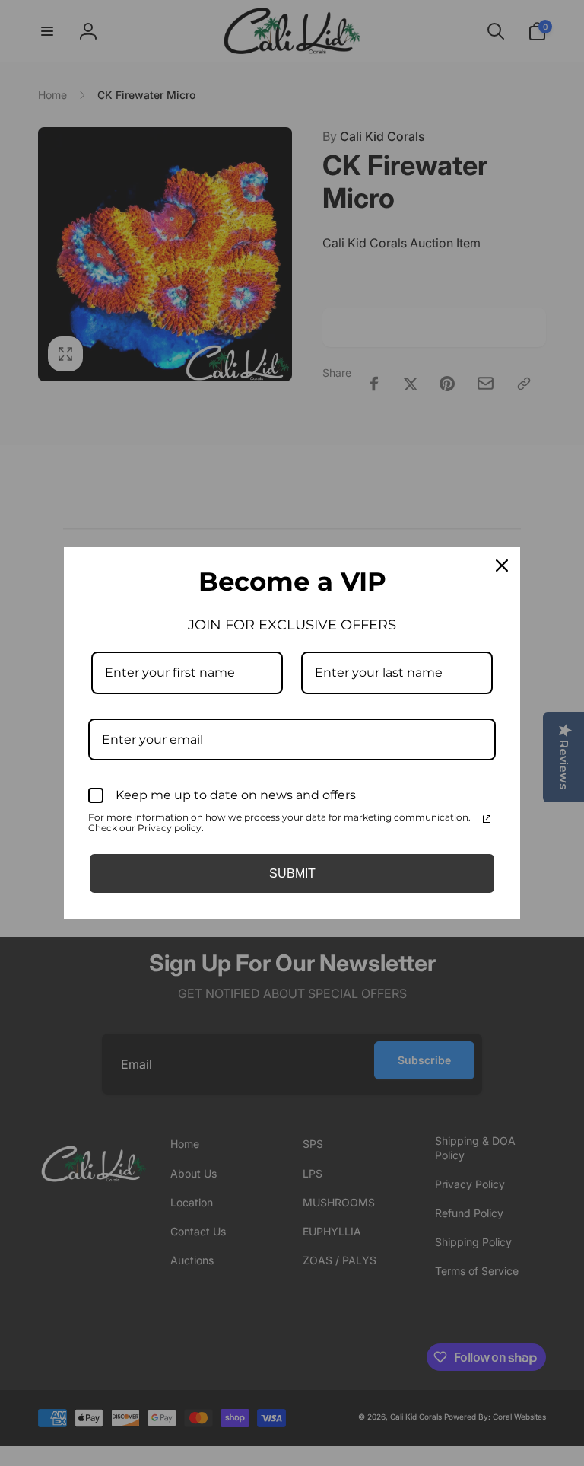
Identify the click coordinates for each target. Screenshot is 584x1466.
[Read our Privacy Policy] (487, 819)
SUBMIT (292, 873)
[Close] (502, 565)
